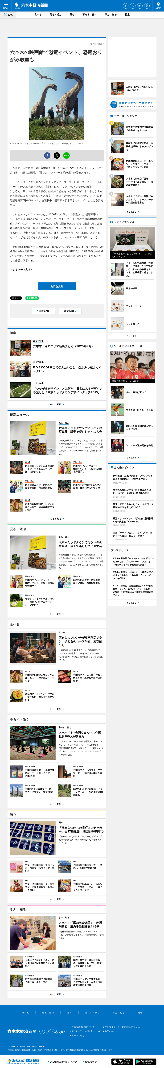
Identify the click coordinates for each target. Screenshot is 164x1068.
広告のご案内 (78, 1035)
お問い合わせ (111, 1031)
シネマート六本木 (23, 269)
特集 (127, 14)
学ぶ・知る (111, 14)
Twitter (132, 6)
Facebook (125, 6)
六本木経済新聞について (83, 1027)
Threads (147, 6)
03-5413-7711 (66, 168)
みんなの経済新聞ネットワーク (23, 1061)
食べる (38, 14)
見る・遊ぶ (56, 14)
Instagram (140, 6)
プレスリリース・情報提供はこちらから (123, 1027)
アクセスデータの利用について (86, 1031)
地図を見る (56, 286)
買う (72, 14)
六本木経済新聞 (31, 5)
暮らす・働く (89, 14)
